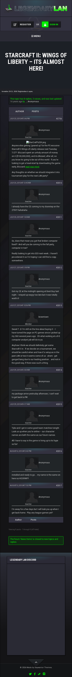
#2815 (59, 404)
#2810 (59, 183)
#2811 (59, 217)
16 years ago (16, 101)
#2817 (59, 485)
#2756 (59, 119)
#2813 (59, 305)
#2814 (59, 370)
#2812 (59, 267)
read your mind (32, 167)
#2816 (59, 451)
